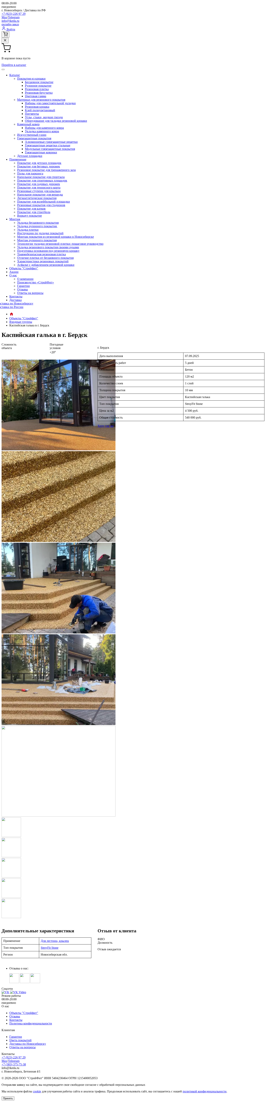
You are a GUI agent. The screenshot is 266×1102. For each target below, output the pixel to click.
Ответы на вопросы (30, 293)
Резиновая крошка (37, 106)
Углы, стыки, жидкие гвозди (44, 117)
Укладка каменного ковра (42, 131)
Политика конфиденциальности (30, 1023)
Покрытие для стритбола (33, 212)
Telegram (13, 17)
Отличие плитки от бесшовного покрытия (45, 257)
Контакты (15, 296)
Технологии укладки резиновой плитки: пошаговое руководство (60, 243)
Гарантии (23, 286)
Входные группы (20, 321)
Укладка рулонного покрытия (37, 226)
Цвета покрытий (20, 1040)
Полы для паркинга (30, 173)
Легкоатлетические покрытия (36, 198)
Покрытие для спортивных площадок (42, 180)
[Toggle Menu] (3, 69)
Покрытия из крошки (31, 78)
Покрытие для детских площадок (39, 163)
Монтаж (14, 219)
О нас (13, 275)
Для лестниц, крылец (55, 941)
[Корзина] (5, 34)
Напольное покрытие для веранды (40, 194)
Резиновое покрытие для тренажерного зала (46, 170)
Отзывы (22, 289)
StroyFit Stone (49, 947)
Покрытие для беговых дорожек (38, 166)
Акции (13, 271)
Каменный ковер (28, 124)
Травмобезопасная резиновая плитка (41, 254)
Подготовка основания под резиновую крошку (48, 250)
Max (4, 17)
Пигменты (32, 113)
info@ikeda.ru (10, 20)
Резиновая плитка (37, 89)
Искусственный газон (31, 134)
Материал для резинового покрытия (41, 99)
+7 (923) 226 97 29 (14, 13)
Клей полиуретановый (40, 110)
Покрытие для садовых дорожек (38, 184)
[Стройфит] (11, 314)
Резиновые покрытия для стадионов (41, 205)
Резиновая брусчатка (39, 92)
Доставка (15, 300)
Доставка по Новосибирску (27, 1043)
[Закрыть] (5, 40)
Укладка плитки (28, 229)
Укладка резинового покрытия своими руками (48, 247)
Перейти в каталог (14, 65)
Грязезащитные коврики (41, 152)
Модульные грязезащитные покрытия (50, 149)
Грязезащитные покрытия (34, 138)
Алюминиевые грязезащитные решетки (51, 141)
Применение (17, 159)
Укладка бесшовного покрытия (38, 222)
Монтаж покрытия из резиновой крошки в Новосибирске (55, 236)
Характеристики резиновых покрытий (43, 261)
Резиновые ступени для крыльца (39, 191)
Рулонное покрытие (38, 85)
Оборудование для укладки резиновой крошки (56, 120)
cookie (37, 1091)
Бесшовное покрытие (39, 82)
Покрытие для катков (31, 208)
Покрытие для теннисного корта (38, 187)
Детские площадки (29, 156)
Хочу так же (106, 426)
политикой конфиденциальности (204, 1091)
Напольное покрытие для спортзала (41, 177)
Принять (8, 1098)
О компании (25, 279)
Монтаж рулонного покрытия (37, 240)
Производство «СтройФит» (35, 282)
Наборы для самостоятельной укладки (50, 103)
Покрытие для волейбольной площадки (43, 201)
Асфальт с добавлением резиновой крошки (45, 264)
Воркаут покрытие (29, 215)
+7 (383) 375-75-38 (14, 1064)
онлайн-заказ (10, 24)
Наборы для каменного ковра (44, 127)
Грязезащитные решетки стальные (47, 145)
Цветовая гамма (35, 96)
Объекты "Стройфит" (23, 268)
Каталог (14, 75)
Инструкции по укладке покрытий (40, 233)
